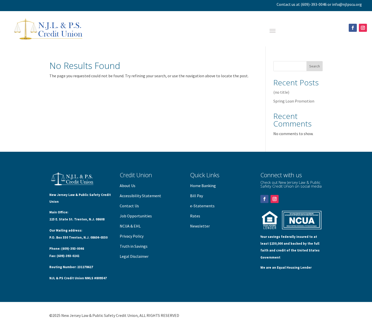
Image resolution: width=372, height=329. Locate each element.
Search (314, 66)
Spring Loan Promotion (293, 101)
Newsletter (200, 226)
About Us (127, 185)
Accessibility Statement (140, 195)
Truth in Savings (134, 246)
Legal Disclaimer (134, 256)
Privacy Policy (131, 236)
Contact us (286, 4)
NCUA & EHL (130, 226)
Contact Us (129, 205)
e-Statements (202, 205)
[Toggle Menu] (273, 31)
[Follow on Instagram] (363, 28)
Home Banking (203, 185)
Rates (195, 215)
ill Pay (198, 195)
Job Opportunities (136, 215)
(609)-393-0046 (314, 4)
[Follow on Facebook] (353, 28)
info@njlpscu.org (347, 4)
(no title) (281, 92)
